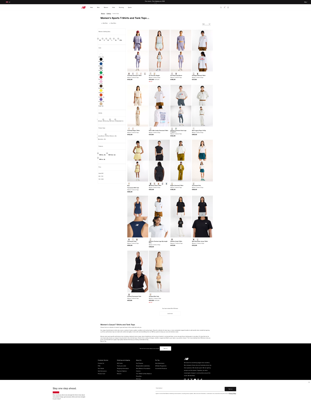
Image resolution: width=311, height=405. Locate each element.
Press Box (139, 376)
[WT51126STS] (166, 183)
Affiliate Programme (160, 366)
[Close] (309, 382)
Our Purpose (139, 363)
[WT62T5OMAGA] (193, 128)
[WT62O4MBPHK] (133, 128)
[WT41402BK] (129, 294)
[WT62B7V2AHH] (150, 239)
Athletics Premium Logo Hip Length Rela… (158, 242)
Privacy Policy (232, 393)
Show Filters (113, 23)
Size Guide (101, 368)
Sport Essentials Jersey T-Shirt (200, 241)
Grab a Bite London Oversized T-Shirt (158, 130)
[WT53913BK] (172, 239)
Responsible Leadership (143, 366)
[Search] (221, 7)
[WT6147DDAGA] (172, 183)
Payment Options (122, 371)
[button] (224, 7)
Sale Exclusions (102, 371)
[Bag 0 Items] (228, 7)
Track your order (121, 366)
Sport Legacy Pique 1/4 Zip (199, 130)
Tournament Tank (131, 241)
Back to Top (103, 341)
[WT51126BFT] (158, 183)
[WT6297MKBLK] (129, 73)
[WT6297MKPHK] (141, 73)
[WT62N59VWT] (193, 73)
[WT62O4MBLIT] (129, 128)
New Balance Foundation (143, 368)
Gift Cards (120, 363)
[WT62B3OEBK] (176, 73)
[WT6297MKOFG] (145, 73)
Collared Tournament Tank (134, 296)
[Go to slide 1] (154, 3)
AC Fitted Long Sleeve (176, 75)
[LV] (6, 2)
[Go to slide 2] (155, 3)
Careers (138, 371)
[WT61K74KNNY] (129, 239)
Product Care (101, 373)
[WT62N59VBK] (197, 73)
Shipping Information (123, 368)
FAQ (99, 366)
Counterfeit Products (161, 368)
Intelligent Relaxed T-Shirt (198, 75)
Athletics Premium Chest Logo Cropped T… (178, 131)
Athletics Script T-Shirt (176, 241)
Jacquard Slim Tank (154, 296)
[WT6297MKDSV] (133, 73)
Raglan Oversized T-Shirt (176, 185)
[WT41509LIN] (197, 239)
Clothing (109, 13)
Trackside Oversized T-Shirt (134, 75)
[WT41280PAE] (150, 294)
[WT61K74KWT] (133, 239)
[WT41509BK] (193, 239)
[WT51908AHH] (172, 128)
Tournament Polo (196, 185)
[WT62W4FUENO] (129, 183)
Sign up (165, 348)
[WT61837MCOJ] (150, 73)
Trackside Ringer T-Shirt (133, 130)
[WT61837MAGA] (154, 73)
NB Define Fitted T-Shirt (155, 185)
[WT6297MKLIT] (137, 73)
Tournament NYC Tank (133, 187)
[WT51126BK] (150, 183)
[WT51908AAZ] (176, 128)
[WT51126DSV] (162, 183)
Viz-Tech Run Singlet (154, 75)
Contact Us (101, 363)
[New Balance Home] (84, 7)
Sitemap (138, 379)
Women (103, 13)
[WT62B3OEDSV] (172, 73)
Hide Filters (105, 23)
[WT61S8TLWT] (193, 183)
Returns (119, 373)
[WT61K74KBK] (137, 239)
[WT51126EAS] (154, 183)
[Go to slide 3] (156, 3)
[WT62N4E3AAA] (150, 128)
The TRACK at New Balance (144, 373)
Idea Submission (159, 363)
